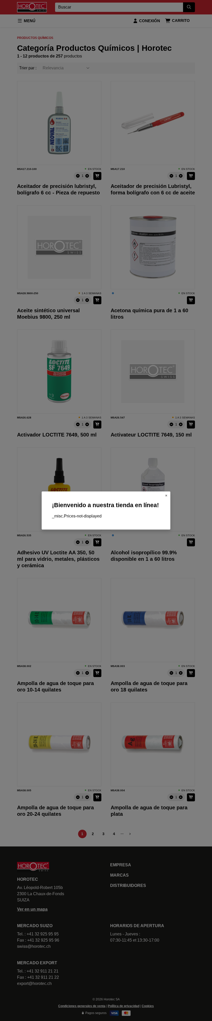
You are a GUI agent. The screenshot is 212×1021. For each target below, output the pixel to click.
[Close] (166, 496)
